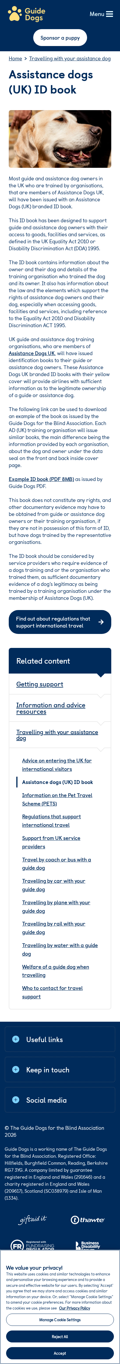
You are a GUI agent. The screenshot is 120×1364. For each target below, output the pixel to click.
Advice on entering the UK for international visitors (57, 764)
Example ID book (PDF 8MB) (41, 479)
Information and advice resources (50, 708)
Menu (97, 14)
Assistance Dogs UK (32, 353)
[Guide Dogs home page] (26, 14)
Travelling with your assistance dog (57, 734)
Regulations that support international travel (51, 820)
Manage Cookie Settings (60, 1319)
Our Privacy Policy (74, 1308)
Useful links (44, 1039)
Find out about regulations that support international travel (53, 621)
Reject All (60, 1336)
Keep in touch (48, 1069)
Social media (46, 1100)
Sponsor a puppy (60, 37)
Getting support (39, 683)
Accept (60, 1353)
